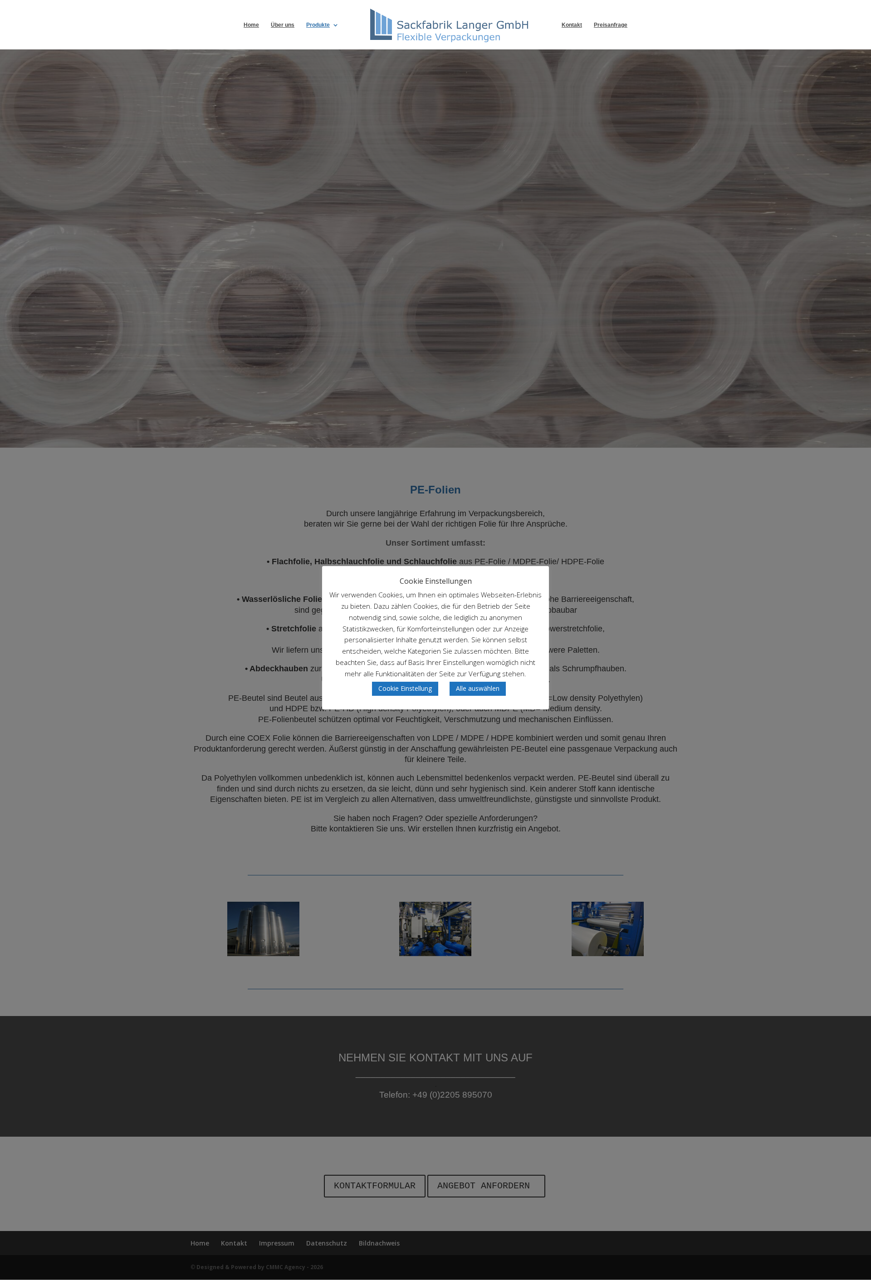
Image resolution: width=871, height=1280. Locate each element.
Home (251, 25)
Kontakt (572, 25)
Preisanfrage (610, 25)
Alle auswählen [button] (477, 688)
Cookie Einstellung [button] (405, 688)
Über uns (282, 25)
